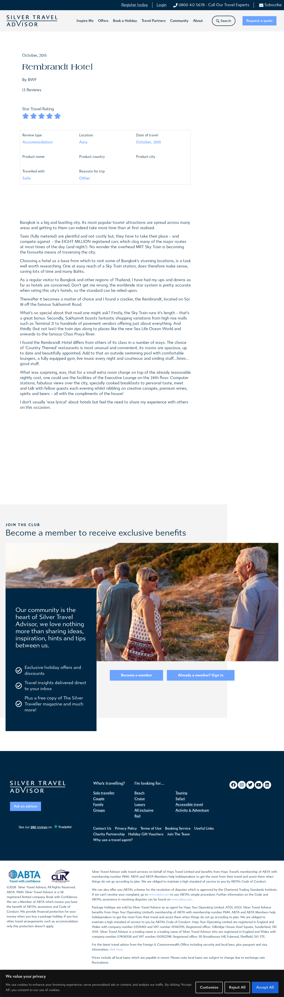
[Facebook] (233, 785)
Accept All (265, 987)
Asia (83, 142)
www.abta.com (159, 894)
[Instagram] (242, 785)
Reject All (237, 987)
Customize (209, 987)
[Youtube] (259, 785)
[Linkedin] (267, 785)
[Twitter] (250, 785)
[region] (142, 983)
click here (116, 949)
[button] (85, 20)
